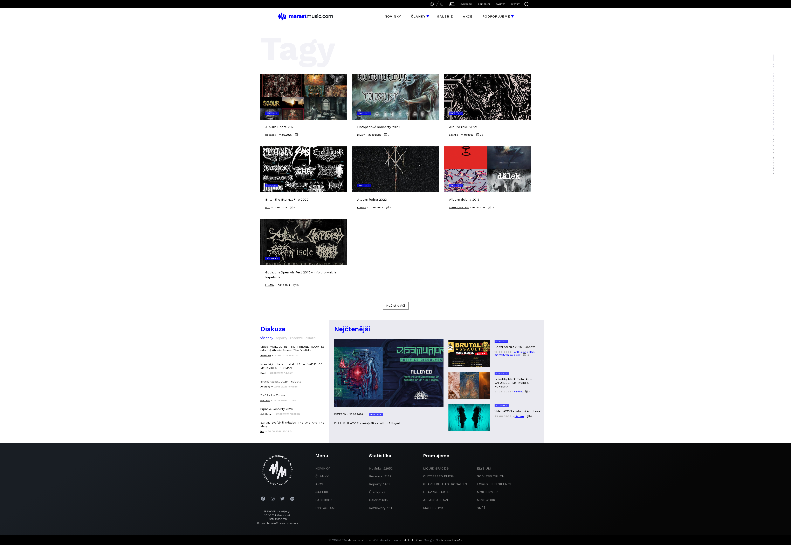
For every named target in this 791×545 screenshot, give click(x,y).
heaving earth (436, 492)
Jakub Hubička (412, 540)
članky (322, 476)
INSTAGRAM (483, 4)
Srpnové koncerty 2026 (276, 409)
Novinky (393, 16)
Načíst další (395, 305)
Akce (468, 16)
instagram (325, 508)
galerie (322, 492)
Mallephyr (433, 508)
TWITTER (500, 4)
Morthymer (487, 492)
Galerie (445, 16)
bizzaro (446, 540)
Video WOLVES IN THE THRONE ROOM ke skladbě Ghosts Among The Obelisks (292, 348)
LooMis (457, 540)
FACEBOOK (466, 4)
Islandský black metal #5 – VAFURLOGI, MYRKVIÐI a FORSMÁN (292, 366)
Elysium (484, 468)
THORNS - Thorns (273, 395)
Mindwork (486, 500)
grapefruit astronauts (445, 484)
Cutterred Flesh (439, 476)
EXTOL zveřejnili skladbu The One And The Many (292, 424)
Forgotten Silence (494, 484)
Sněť (481, 508)
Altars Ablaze (436, 500)
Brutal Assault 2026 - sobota (280, 381)
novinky (322, 468)
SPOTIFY (515, 4)
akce (319, 484)
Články (418, 16)
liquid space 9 (436, 468)
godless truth (490, 476)
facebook (324, 500)
